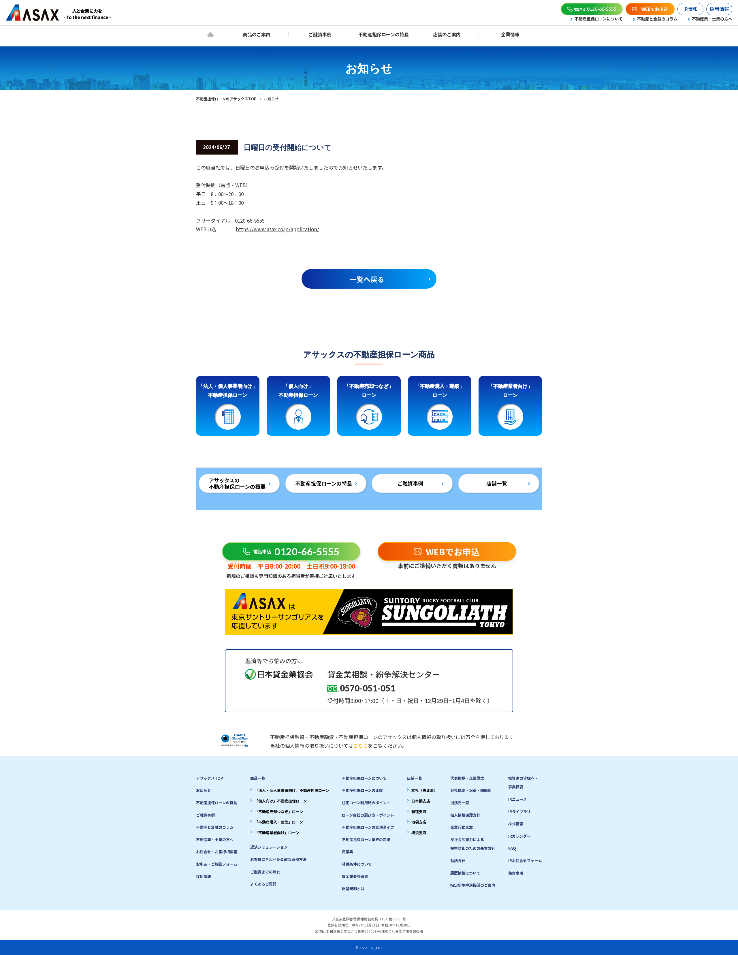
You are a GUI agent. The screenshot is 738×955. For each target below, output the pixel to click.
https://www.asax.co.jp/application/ (277, 229)
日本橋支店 (420, 801)
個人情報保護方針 (465, 815)
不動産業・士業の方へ (712, 19)
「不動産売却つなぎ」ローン (279, 811)
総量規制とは (353, 888)
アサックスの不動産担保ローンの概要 (237, 483)
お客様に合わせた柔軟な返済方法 (278, 859)
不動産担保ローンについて (599, 19)
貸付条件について (357, 864)
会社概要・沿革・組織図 (471, 790)
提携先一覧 (459, 802)
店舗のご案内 (447, 34)
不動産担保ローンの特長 (383, 34)
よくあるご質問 (263, 884)
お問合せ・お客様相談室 (216, 851)
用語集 (347, 851)
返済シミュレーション (269, 847)
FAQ (512, 848)
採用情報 (719, 8)
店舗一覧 (496, 483)
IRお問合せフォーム (525, 860)
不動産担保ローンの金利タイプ (368, 827)
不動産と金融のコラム (657, 19)
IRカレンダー (519, 836)
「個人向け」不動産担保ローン (281, 801)
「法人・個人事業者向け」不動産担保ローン (292, 790)
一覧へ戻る (367, 279)
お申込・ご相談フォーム (216, 864)
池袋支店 (418, 822)
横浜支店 (418, 832)
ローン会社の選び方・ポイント (368, 815)
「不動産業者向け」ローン (277, 832)
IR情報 (690, 8)
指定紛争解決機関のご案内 (472, 885)
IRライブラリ (519, 811)
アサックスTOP (209, 778)
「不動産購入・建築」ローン (279, 822)
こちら (360, 745)
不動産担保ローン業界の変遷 (366, 839)
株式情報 (515, 823)
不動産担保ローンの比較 (362, 790)
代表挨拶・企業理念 (467, 778)
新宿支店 (418, 811)
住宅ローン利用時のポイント (366, 802)
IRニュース (517, 799)
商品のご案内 (256, 34)
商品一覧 (257, 778)
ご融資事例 (320, 34)
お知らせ (203, 790)
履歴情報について (465, 873)
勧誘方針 (457, 860)
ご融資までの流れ (265, 872)
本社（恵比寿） (424, 790)
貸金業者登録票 (355, 876)
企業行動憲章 (461, 827)
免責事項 (515, 873)
